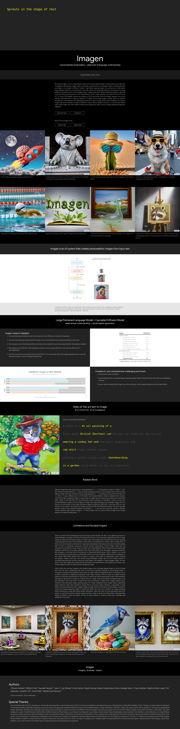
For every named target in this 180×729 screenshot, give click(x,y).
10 (96, 494)
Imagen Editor (78, 125)
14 (95, 508)
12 (56, 496)
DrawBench (77, 113)
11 (98, 494)
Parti (78, 512)
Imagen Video (62, 125)
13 (92, 508)
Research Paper (62, 113)
